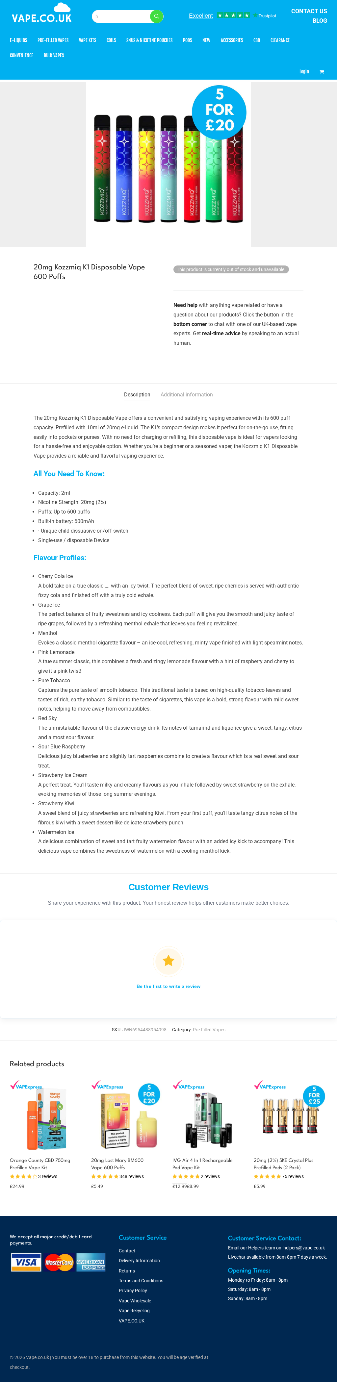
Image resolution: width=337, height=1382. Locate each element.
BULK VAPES (54, 55)
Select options (21, 1178)
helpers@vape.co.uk (304, 1247)
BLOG (320, 20)
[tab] (137, 394)
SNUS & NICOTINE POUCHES (149, 40)
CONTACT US (309, 11)
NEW (206, 40)
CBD (256, 40)
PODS (187, 40)
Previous (11, 164)
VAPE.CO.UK (131, 1320)
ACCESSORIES (232, 40)
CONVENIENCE (21, 55)
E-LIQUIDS (18, 40)
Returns (127, 1270)
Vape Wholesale (135, 1300)
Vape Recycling (134, 1310)
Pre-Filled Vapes (209, 1029)
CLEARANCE (280, 40)
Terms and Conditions (141, 1280)
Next (325, 164)
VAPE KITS (87, 40)
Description (137, 394)
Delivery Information (139, 1260)
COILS (111, 40)
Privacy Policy (133, 1290)
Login (304, 71)
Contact (127, 1250)
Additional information (187, 394)
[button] (156, 16)
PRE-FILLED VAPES (53, 40)
